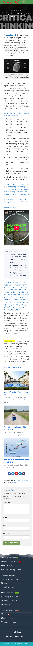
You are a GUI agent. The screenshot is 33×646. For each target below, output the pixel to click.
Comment (7, 502)
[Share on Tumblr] (23, 473)
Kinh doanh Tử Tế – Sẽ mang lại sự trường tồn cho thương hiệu (18, 267)
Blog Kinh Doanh (16, 10)
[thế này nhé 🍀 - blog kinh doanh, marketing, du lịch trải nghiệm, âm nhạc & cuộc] (11, 2)
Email (5, 525)
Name (5, 517)
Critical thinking (9, 341)
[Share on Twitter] (13, 473)
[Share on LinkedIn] (20, 473)
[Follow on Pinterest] (18, 632)
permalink (15, 482)
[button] (23, 1)
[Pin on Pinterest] (16, 473)
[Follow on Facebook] (13, 632)
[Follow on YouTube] (20, 632)
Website (6, 534)
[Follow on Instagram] (15, 632)
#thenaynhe (24, 21)
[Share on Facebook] (9, 473)
